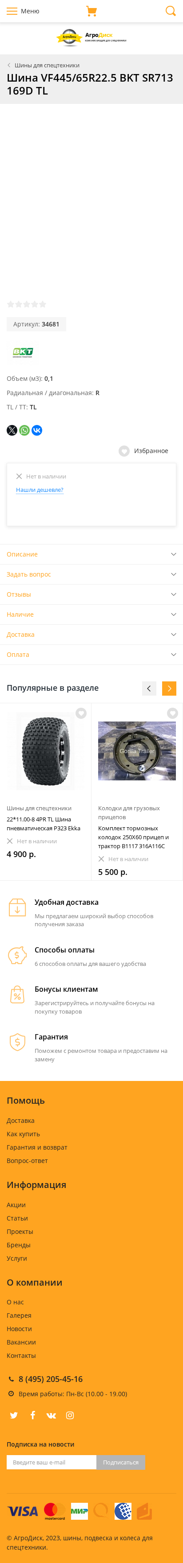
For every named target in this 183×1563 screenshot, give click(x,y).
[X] (12, 430)
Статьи (17, 1218)
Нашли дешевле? (40, 490)
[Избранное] (81, 713)
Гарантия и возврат (37, 1147)
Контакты (21, 1355)
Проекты (20, 1231)
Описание (22, 554)
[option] (46, 792)
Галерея (19, 1315)
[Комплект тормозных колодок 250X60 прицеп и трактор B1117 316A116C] (137, 751)
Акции (16, 1204)
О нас (15, 1302)
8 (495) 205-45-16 (51, 1378)
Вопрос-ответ (27, 1160)
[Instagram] (70, 1415)
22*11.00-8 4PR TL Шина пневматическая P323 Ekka (43, 823)
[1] (11, 304)
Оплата (18, 654)
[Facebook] (32, 1415)
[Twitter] (14, 1415)
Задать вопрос (29, 574)
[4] (35, 304)
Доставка (21, 634)
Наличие (20, 614)
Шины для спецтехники (47, 65)
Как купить (23, 1134)
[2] (19, 304)
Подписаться (121, 1462)
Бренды (19, 1245)
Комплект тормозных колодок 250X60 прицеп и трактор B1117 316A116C (133, 837)
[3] (27, 304)
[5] (43, 304)
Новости (19, 1328)
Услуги (17, 1258)
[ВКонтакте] (37, 430)
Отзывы (19, 594)
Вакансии (21, 1342)
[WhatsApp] (24, 430)
